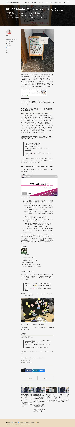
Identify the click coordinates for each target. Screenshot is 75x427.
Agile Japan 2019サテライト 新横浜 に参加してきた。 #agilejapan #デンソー (26, 397)
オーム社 (34, 260)
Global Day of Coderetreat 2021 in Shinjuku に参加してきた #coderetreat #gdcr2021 (38, 397)
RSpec (27, 223)
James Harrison (67, 24)
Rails (30, 115)
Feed (38, 422)
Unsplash (73, 24)
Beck (30, 257)
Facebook (27, 422)
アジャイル (25, 83)
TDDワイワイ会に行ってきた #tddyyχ (51, 395)
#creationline (42, 283)
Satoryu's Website (14, 2)
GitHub (9, 422)
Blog (47, 2)
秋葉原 (26, 327)
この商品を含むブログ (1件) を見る (32, 266)
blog (29, 360)
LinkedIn (15, 422)
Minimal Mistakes (27, 424)
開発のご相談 (58, 2)
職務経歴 (41, 2)
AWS (23, 137)
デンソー (37, 74)
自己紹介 (27, 2)
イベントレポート (36, 357)
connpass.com (25, 98)
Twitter (21, 422)
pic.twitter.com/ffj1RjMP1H (44, 285)
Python (31, 146)
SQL (26, 143)
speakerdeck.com (26, 197)
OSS (27, 127)
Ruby (41, 137)
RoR (22, 109)
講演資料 (34, 2)
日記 (51, 2)
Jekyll (22, 424)
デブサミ (34, 81)
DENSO (33, 341)
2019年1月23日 (44, 347)
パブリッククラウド (26, 158)
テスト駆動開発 (26, 166)
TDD (31, 357)
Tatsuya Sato (9, 35)
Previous (29, 378)
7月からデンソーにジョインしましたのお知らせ (63, 396)
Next (45, 378)
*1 (27, 104)
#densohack (28, 150)
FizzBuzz (49, 169)
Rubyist (42, 127)
